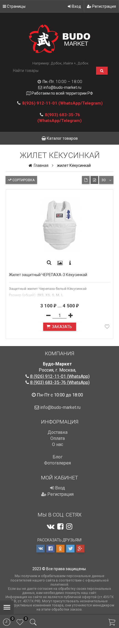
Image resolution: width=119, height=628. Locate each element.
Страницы (15, 6)
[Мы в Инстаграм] (69, 526)
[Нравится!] (107, 328)
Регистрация (103, 6)
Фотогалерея (57, 463)
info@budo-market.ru (62, 87)
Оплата (57, 438)
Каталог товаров (62, 138)
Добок (56, 63)
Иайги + (69, 63)
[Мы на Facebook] (60, 526)
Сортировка (23, 180)
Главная (40, 165)
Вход (76, 6)
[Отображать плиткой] (86, 180)
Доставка (58, 432)
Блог (58, 457)
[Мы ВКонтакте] (51, 526)
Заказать (62, 327)
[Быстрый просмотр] (49, 263)
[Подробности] (70, 263)
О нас (57, 444)
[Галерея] (60, 263)
